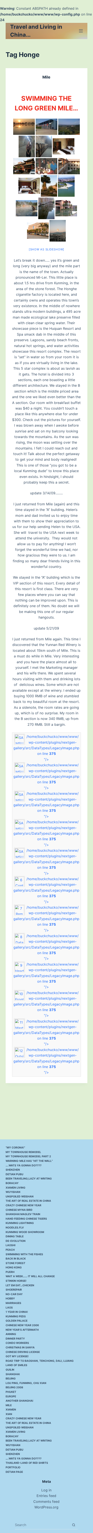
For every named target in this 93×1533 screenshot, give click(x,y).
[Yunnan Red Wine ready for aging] (46, 127)
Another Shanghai (19, 1400)
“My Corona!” (15, 1147)
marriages (13, 1303)
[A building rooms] (69, 166)
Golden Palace (16, 1320)
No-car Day (14, 1294)
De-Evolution (16, 1240)
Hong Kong (14, 1267)
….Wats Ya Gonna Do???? (24, 1165)
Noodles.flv (15, 1227)
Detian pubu (14, 1174)
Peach (10, 1249)
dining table (15, 1236)
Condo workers (17, 1343)
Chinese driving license (23, 1352)
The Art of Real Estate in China (28, 1200)
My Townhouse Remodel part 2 (28, 1156)
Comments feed (46, 1501)
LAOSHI (10, 1245)
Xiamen (11, 1409)
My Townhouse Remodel (23, 1152)
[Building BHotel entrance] (38, 231)
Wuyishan (13, 1192)
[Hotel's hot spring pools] (26, 208)
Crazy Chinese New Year (23, 1205)
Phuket (11, 1391)
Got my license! (17, 1356)
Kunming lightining (20, 1223)
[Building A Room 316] (63, 146)
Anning (11, 1334)
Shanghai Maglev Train (23, 1214)
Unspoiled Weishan (20, 1196)
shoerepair (14, 1289)
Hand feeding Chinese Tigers (26, 1218)
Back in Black (16, 1258)
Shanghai (13, 1374)
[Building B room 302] (29, 186)
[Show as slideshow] (46, 249)
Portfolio (13, 1467)
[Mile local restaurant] (24, 166)
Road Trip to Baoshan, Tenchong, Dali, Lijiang (40, 1360)
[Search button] (73, 1525)
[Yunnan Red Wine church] (69, 127)
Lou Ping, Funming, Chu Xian (26, 1383)
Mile (46, 77)
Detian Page (14, 1471)
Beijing (11, 1378)
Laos (9, 1307)
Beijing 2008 (14, 1387)
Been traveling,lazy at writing (29, 1178)
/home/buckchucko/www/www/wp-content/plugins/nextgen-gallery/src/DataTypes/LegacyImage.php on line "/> (46, 748)
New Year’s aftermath (22, 1329)
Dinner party (15, 1338)
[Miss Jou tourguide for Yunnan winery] (27, 146)
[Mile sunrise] (24, 127)
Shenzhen (13, 1169)
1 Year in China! (17, 1311)
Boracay (12, 1183)
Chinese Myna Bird (19, 1209)
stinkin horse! (16, 1280)
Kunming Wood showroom (25, 1232)
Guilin (10, 1369)
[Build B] (46, 208)
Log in (46, 1490)
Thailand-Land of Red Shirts (27, 1462)
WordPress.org (46, 1507)
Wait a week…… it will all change (30, 1276)
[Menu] (81, 31)
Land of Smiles (16, 1365)
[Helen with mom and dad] (46, 166)
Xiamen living (15, 1187)
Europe (11, 1396)
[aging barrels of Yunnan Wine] (44, 146)
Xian (9, 1414)
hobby (10, 1298)
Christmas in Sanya (20, 1347)
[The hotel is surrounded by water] (66, 208)
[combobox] (42, 1524)
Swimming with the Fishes (24, 1254)
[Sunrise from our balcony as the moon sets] (58, 231)
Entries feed (46, 1496)
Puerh (10, 1272)
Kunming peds (16, 1316)
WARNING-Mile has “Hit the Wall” (29, 1160)
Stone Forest (15, 1263)
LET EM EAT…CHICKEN (20, 1285)
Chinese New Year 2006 (22, 1325)
